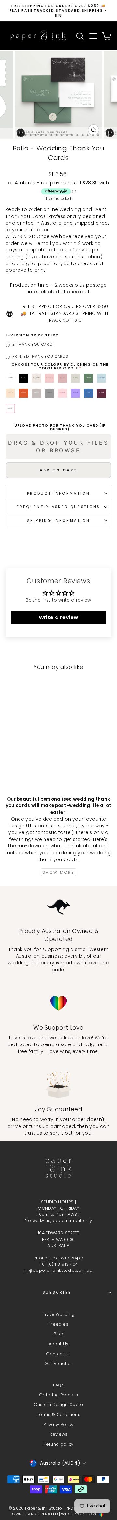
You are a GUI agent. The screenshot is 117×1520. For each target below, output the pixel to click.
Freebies (58, 1324)
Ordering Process (58, 1395)
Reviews (58, 1434)
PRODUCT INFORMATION (58, 493)
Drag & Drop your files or (58, 446)
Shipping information (58, 520)
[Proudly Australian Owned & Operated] (58, 907)
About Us (59, 1344)
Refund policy (58, 1444)
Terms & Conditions (58, 1414)
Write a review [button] (59, 617)
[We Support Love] (58, 1003)
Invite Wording (58, 1314)
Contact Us (58, 1354)
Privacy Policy (58, 1424)
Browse (65, 450)
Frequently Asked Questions (58, 506)
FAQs (58, 1385)
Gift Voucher (58, 1363)
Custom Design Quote (58, 1404)
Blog (58, 1334)
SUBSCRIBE (57, 1292)
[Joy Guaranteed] (58, 1085)
